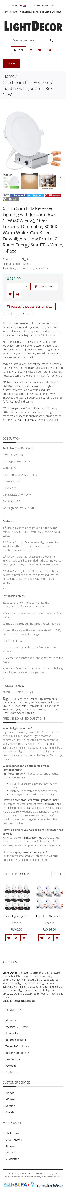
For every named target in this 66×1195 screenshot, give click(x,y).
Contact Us (12, 1072)
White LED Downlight (33, 709)
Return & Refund (15, 1040)
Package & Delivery (16, 1027)
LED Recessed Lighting (24, 699)
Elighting (26, 259)
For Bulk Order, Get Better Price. (31, 306)
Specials (10, 1106)
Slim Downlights (48, 699)
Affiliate (10, 1099)
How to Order (13, 1059)
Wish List (10, 1152)
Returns (10, 1146)
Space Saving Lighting (22, 713)
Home (9, 76)
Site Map (10, 1112)
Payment (10, 1065)
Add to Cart (46, 286)
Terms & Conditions (17, 1046)
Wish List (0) (26, 12)
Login (20, 49)
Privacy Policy (13, 1033)
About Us (10, 1020)
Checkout (56, 12)
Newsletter (12, 1159)
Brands (9, 1093)
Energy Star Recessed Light (38, 702)
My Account (11, 12)
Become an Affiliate (17, 1052)
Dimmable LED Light (39, 706)
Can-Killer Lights (12, 702)
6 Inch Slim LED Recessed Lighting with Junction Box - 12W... (29, 88)
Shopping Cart (41, 12)
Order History (13, 1139)
